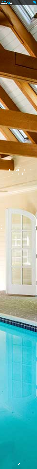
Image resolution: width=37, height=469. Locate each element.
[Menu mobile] (34, 2)
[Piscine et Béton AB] (6, 2)
